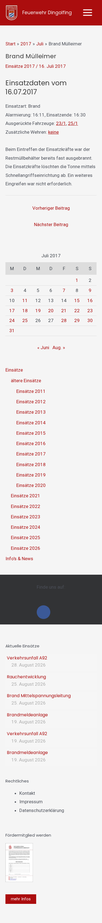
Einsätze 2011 (31, 391)
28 (64, 320)
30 (90, 320)
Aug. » (58, 347)
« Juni (43, 347)
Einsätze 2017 (20, 66)
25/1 (73, 123)
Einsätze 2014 (31, 422)
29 (77, 320)
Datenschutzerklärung (41, 810)
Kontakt (27, 793)
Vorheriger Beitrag (51, 208)
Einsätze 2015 (31, 433)
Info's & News (19, 558)
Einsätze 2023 (25, 516)
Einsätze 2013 (31, 412)
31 (12, 330)
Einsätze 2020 (31, 485)
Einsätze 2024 (25, 527)
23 (90, 310)
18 (25, 310)
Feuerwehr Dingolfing (47, 12)
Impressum (31, 801)
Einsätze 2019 (31, 475)
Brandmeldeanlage (27, 715)
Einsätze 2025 (25, 537)
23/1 (61, 123)
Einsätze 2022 (25, 506)
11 (25, 300)
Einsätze (14, 370)
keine (53, 132)
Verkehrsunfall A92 (27, 658)
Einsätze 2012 (31, 401)
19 (38, 310)
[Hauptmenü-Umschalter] (88, 13)
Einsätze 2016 (31, 443)
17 (12, 310)
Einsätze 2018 (31, 464)
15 (77, 300)
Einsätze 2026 (25, 548)
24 (12, 320)
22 (77, 310)
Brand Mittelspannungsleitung (39, 696)
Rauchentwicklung (26, 677)
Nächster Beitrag (51, 224)
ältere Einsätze (26, 380)
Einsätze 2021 (25, 495)
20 (51, 310)
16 (90, 300)
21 (64, 310)
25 (25, 320)
